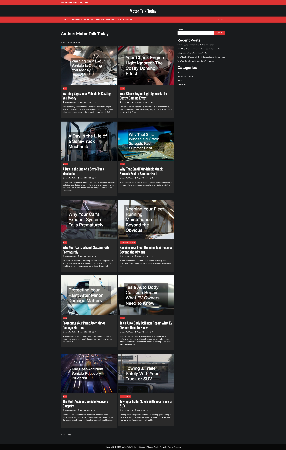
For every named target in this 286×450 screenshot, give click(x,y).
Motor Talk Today (143, 10)
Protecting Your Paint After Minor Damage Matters (84, 325)
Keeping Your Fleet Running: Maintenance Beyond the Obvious (146, 249)
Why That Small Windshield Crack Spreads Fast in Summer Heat (141, 171)
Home (65, 164)
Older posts (67, 435)
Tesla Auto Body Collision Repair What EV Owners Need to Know (146, 325)
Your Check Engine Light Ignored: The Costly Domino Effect (143, 96)
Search (180, 29)
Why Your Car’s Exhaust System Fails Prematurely (86, 249)
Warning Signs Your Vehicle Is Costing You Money (87, 96)
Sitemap (142, 447)
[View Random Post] (218, 19)
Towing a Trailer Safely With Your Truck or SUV (146, 403)
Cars (65, 19)
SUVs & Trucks (125, 19)
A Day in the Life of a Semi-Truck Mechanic (83, 171)
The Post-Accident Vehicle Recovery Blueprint (85, 403)
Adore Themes (174, 447)
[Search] (222, 19)
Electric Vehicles (105, 19)
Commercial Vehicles (82, 19)
